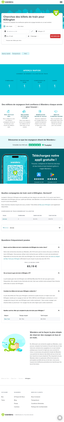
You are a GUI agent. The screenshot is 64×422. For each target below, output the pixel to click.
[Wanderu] (7, 2)
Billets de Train (5, 378)
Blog (15, 400)
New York (7, 319)
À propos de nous (19, 397)
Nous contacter (35, 397)
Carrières (16, 407)
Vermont (21, 378)
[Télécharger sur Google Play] (52, 175)
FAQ (25, 53)
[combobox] (16, 31)
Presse (16, 403)
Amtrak (5, 219)
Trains (3, 400)
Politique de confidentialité (39, 407)
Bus (2, 397)
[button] (61, 2)
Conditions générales (37, 403)
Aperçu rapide (6, 53)
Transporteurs (16, 53)
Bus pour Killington (45, 204)
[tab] (9, 27)
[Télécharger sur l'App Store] (39, 175)
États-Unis (13, 378)
